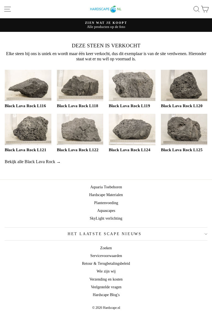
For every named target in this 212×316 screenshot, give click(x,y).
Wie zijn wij (106, 271)
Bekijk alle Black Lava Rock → (33, 161)
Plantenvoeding (106, 203)
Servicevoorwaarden (106, 256)
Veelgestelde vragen (106, 287)
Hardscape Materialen (106, 195)
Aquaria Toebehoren (106, 187)
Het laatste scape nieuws (105, 234)
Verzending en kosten (106, 279)
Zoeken (106, 248)
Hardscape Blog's (106, 295)
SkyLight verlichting (106, 218)
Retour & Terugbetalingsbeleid (106, 263)
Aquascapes (106, 211)
